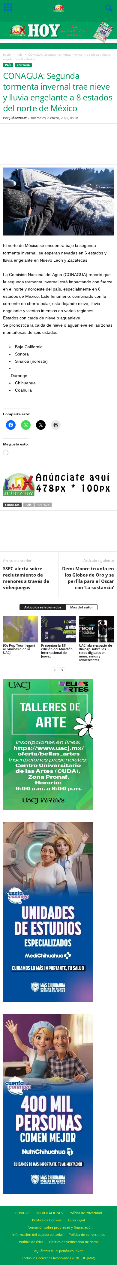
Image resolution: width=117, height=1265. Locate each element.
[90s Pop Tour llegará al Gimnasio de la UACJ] (20, 629)
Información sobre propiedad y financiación (59, 1227)
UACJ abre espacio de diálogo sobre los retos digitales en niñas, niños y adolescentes (95, 652)
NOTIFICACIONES (49, 1213)
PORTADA (23, 65)
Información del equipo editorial (37, 1234)
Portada (43, 505)
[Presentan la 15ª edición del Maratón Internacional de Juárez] (58, 629)
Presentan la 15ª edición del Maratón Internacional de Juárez (57, 650)
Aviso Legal (76, 1220)
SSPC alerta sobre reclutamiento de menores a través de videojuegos (26, 577)
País (19, 54)
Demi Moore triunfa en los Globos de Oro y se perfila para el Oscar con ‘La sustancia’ (88, 577)
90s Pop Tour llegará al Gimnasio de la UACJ (19, 649)
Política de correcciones (87, 1234)
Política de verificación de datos (73, 1241)
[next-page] (62, 670)
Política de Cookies (47, 1220)
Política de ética (31, 1241)
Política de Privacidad (85, 1213)
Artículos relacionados (42, 607)
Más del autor (81, 607)
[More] (89, 147)
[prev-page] (55, 670)
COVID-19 (22, 1213)
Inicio (7, 54)
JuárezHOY (18, 117)
